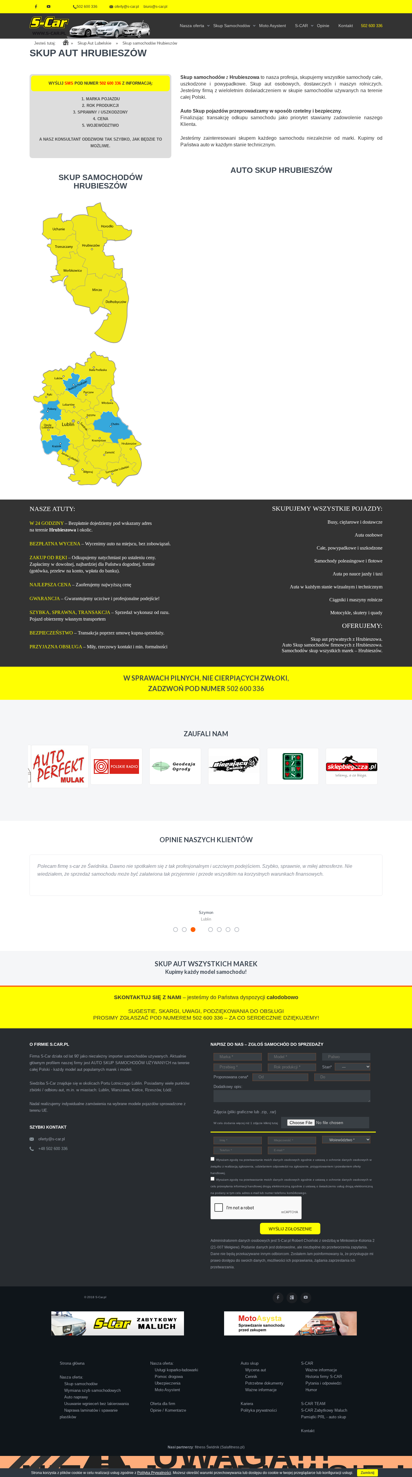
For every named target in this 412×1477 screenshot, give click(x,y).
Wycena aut (255, 1378)
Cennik (251, 1384)
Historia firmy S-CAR (324, 1384)
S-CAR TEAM (313, 1411)
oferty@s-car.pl (51, 1147)
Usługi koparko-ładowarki (176, 1378)
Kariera (247, 1411)
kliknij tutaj (271, 1131)
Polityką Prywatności (154, 1473)
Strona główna (72, 1371)
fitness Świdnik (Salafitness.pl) (220, 1455)
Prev (37, 794)
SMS (69, 83)
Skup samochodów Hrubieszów (149, 43)
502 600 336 (87, 7)
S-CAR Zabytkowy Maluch (324, 1418)
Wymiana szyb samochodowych (92, 1398)
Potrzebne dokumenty (264, 1391)
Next (374, 794)
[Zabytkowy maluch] (117, 1331)
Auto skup (249, 1371)
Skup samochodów (80, 1391)
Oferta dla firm (162, 1411)
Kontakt (308, 1438)
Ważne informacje (261, 1397)
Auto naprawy (76, 1405)
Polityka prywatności (259, 1418)
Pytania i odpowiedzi (323, 1391)
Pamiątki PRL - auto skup (323, 1424)
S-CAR (307, 1371)
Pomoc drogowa (169, 1384)
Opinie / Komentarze (168, 1418)
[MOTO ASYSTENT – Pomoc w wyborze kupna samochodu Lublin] (290, 1331)
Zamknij (367, 1473)
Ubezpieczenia (167, 1391)
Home (65, 42)
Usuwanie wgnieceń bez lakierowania (96, 1411)
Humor (311, 1397)
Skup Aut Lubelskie (94, 43)
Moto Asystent (167, 1397)
